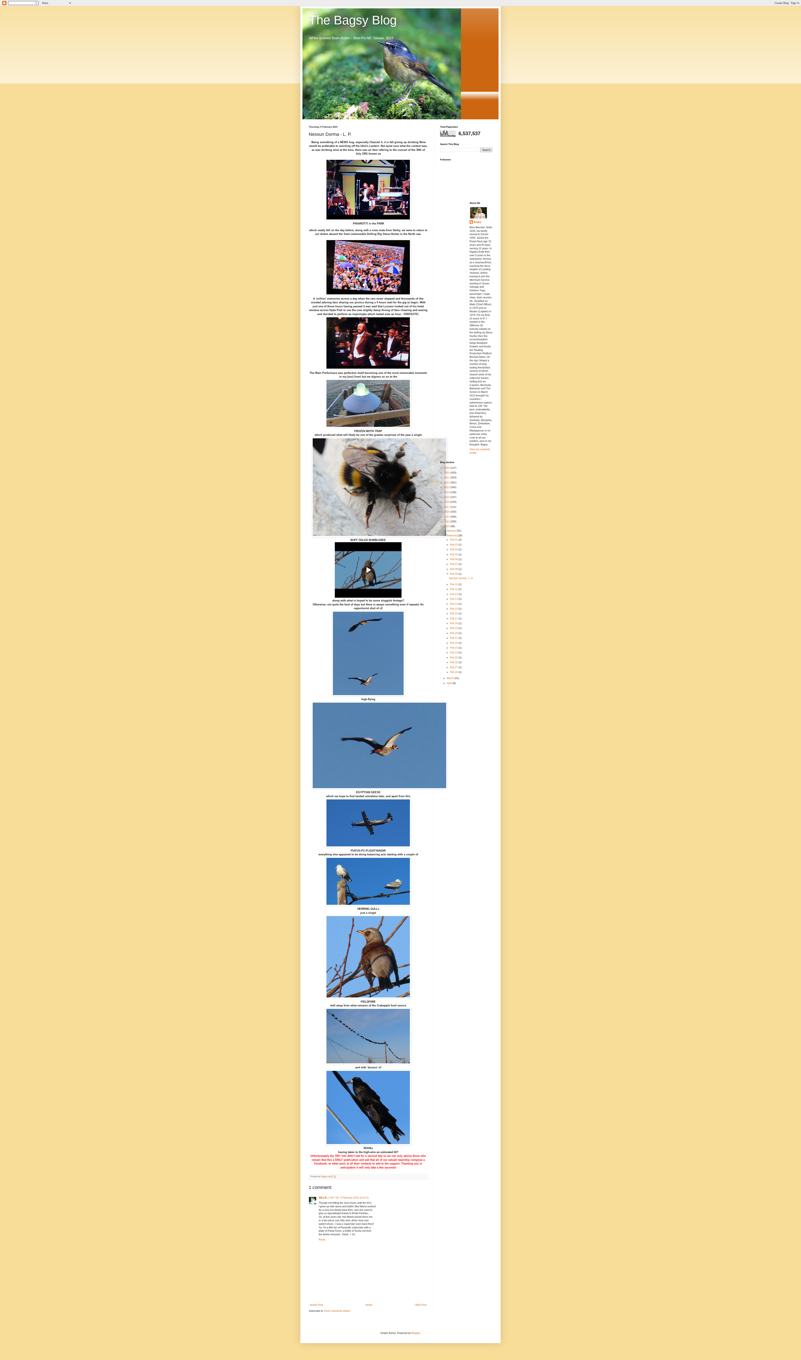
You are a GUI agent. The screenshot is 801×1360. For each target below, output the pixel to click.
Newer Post (316, 1304)
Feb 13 (454, 598)
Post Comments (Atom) (337, 1311)
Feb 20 (454, 633)
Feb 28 (454, 672)
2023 (447, 526)
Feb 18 (454, 623)
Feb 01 (454, 539)
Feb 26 (454, 662)
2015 (447, 497)
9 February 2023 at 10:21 (354, 1197)
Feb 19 (454, 628)
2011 (447, 477)
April (450, 683)
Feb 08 (454, 569)
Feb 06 (454, 559)
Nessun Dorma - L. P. (461, 578)
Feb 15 (454, 608)
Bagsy (477, 222)
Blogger (415, 1333)
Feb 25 (454, 657)
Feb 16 (454, 613)
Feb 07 (454, 564)
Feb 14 (454, 603)
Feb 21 (454, 638)
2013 (447, 487)
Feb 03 (454, 544)
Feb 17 (454, 618)
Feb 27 (454, 667)
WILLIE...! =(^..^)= (329, 1197)
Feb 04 (454, 549)
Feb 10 (454, 584)
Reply (322, 1239)
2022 (447, 521)
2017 (447, 506)
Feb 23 (454, 647)
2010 (447, 472)
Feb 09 (454, 573)
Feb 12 (454, 594)
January (452, 530)
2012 (447, 482)
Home (368, 1304)
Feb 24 (454, 652)
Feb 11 (454, 589)
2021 (447, 516)
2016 (447, 501)
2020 (447, 511)
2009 (447, 467)
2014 (447, 492)
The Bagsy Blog (353, 20)
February (452, 535)
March (451, 678)
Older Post (421, 1304)
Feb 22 (454, 643)
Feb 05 (454, 554)
